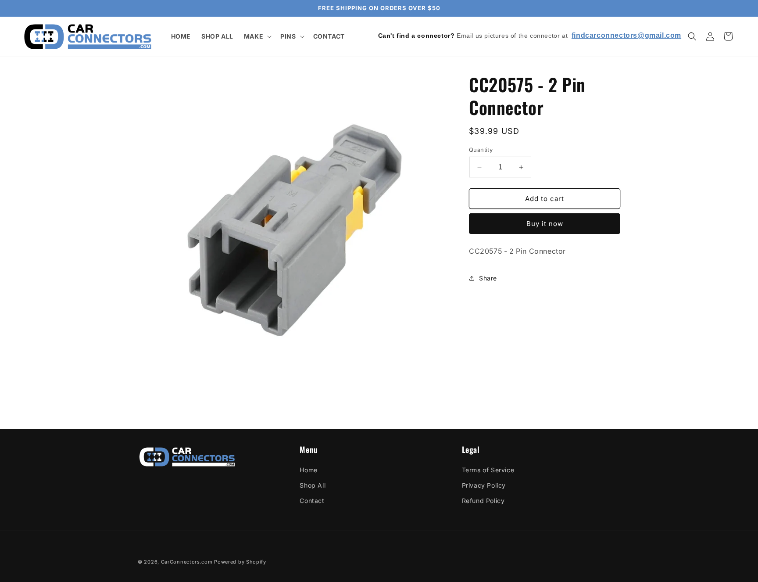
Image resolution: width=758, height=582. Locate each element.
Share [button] (488, 278)
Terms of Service (488, 470)
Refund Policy (483, 500)
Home (308, 470)
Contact (312, 500)
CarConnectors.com (187, 562)
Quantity (481, 149)
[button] (257, 36)
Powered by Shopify (240, 562)
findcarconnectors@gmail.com (626, 35)
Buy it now (544, 223)
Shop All (312, 485)
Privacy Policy (484, 485)
